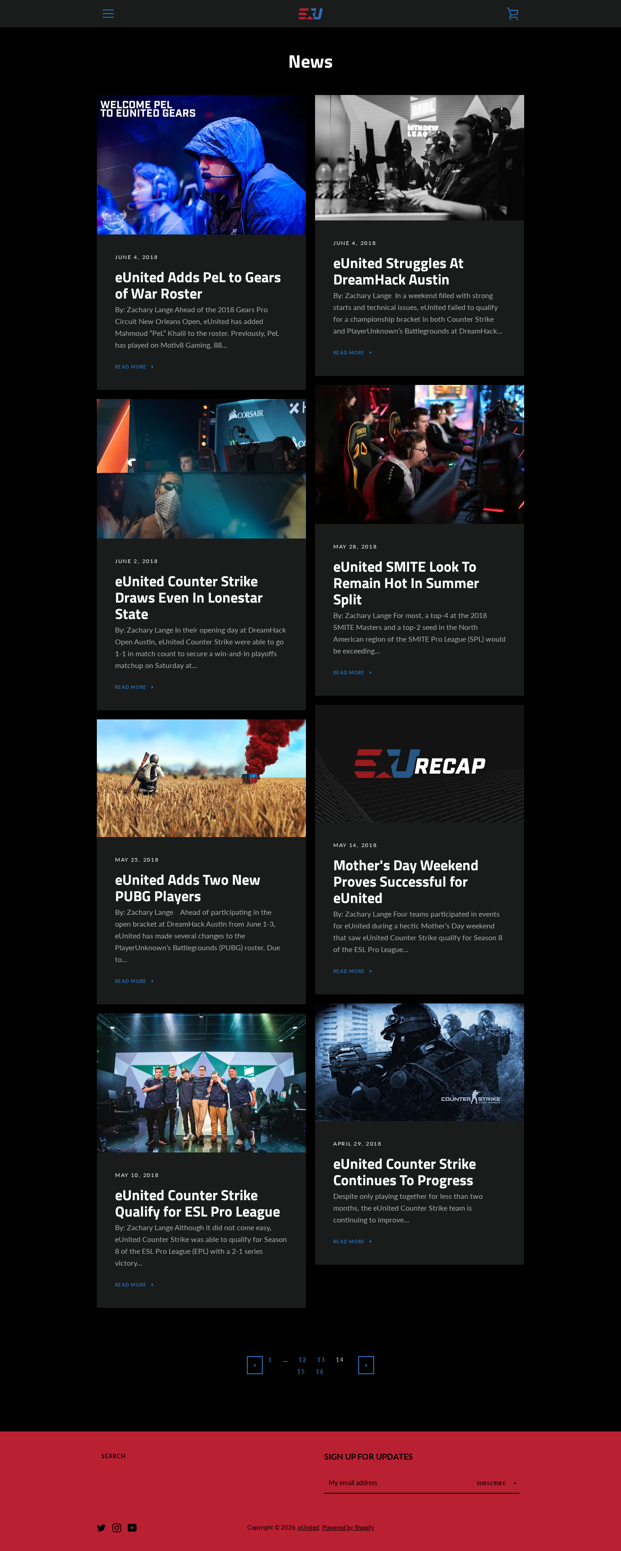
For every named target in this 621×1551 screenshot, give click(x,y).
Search (113, 1456)
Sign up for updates (368, 1456)
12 (302, 1360)
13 (321, 1360)
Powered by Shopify (348, 1527)
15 (301, 1371)
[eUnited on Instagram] (116, 1526)
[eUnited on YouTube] (132, 1526)
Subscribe (492, 1483)
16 (320, 1371)
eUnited (308, 1527)
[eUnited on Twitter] (101, 1526)
